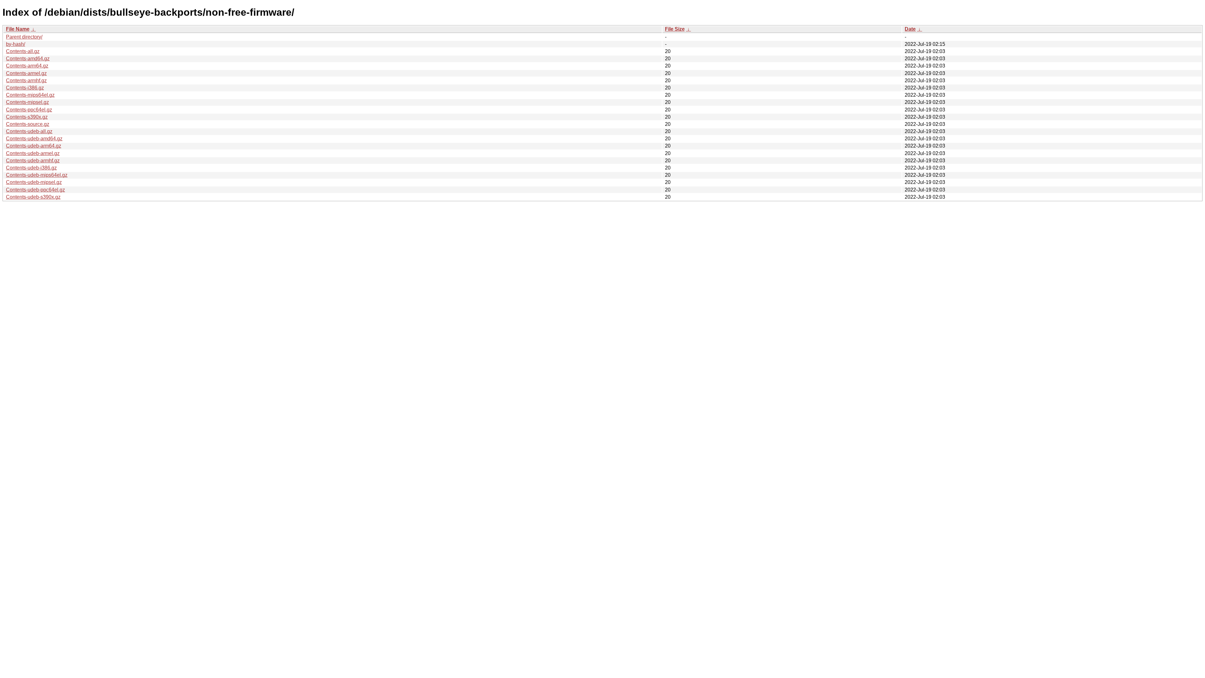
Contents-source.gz (27, 124)
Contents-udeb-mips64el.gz (36, 175)
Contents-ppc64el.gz (29, 109)
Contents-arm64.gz (27, 65)
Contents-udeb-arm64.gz (33, 145)
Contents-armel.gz (26, 73)
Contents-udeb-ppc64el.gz (35, 189)
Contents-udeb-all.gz (29, 131)
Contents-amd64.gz (28, 58)
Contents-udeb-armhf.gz (33, 160)
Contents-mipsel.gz (27, 102)
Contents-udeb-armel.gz (33, 153)
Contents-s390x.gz (27, 117)
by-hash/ (15, 44)
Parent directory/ (24, 37)
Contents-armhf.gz (26, 80)
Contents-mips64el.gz (30, 95)
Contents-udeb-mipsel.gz (34, 182)
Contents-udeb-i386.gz (31, 167)
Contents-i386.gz (25, 87)
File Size (675, 29)
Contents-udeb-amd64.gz (34, 138)
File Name (17, 29)
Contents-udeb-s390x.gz (33, 197)
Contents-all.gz (23, 51)
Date (910, 29)
